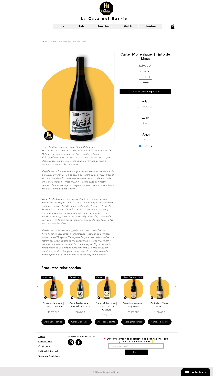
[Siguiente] (176, 287)
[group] (107, 300)
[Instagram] (71, 342)
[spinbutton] (145, 76)
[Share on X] (151, 146)
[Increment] (150, 76)
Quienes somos (45, 341)
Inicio (45, 41)
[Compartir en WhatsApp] (145, 146)
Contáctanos (44, 346)
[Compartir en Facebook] (140, 146)
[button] (173, 26)
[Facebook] (78, 342)
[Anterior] (37, 287)
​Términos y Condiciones (49, 356)
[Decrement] (141, 76)
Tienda (41, 336)
